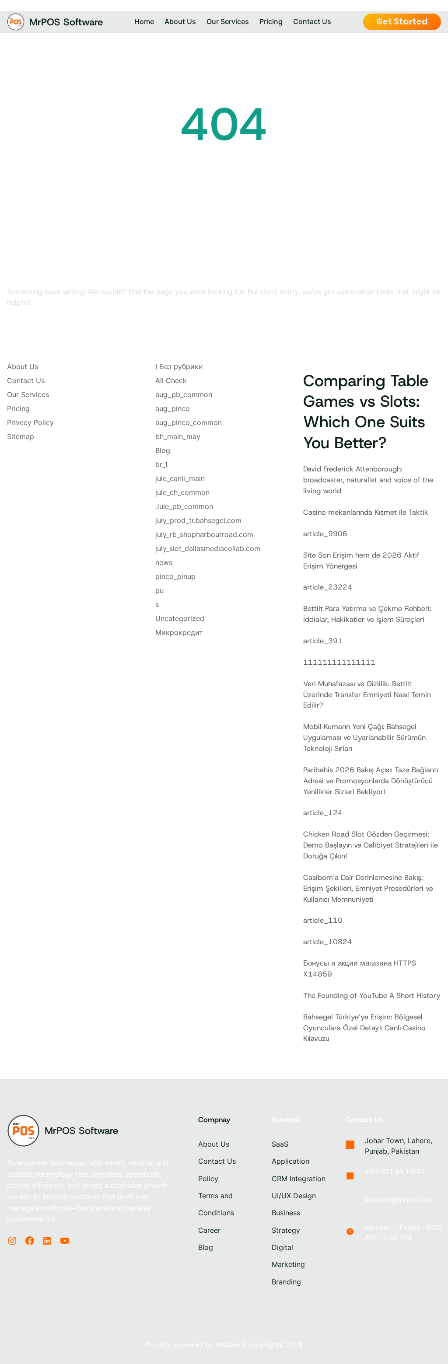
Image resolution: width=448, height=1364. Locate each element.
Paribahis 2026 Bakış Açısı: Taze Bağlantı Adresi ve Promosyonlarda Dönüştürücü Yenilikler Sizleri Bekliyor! (370, 780)
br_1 (161, 464)
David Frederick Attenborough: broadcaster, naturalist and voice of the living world (368, 479)
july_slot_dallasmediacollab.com (207, 548)
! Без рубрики (179, 366)
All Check (171, 380)
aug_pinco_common (188, 422)
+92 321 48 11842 (395, 1172)
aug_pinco (172, 408)
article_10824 (327, 941)
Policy (208, 1179)
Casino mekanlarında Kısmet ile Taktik (365, 512)
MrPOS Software (66, 21)
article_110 (323, 920)
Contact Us (26, 380)
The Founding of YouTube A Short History (372, 995)
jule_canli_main (180, 478)
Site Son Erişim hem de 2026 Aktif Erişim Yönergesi (361, 560)
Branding (286, 1282)
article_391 (323, 640)
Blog (162, 450)
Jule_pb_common (184, 506)
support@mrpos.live (398, 1200)
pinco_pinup (175, 576)
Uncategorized (179, 618)
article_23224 (327, 587)
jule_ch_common (182, 492)
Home (144, 21)
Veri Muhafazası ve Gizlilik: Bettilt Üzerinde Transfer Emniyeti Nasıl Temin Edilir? (367, 694)
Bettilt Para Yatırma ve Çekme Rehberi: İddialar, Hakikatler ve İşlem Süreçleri (367, 614)
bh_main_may (177, 436)
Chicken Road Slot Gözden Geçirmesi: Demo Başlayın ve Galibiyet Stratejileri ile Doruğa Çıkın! (370, 845)
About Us (22, 366)
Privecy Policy (30, 422)
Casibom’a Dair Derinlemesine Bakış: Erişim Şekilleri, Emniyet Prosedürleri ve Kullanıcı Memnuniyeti (368, 888)
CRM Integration (299, 1179)
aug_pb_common (183, 394)
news (163, 562)
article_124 (323, 812)
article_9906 (325, 533)
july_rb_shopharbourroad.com (204, 534)
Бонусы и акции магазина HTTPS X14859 (359, 968)
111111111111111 (339, 662)
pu (159, 590)
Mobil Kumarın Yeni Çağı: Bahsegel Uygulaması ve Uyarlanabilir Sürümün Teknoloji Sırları (364, 737)
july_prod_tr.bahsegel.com (198, 520)
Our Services (28, 394)
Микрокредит (179, 632)
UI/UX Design (294, 1196)
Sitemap (20, 436)
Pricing (18, 408)
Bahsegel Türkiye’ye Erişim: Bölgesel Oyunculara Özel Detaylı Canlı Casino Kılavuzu (364, 1027)
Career (209, 1230)
